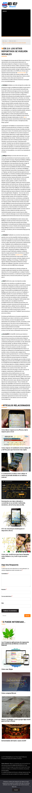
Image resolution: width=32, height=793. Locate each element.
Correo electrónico (6, 596)
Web (2, 603)
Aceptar (16, 790)
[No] (30, 786)
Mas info (14, 786)
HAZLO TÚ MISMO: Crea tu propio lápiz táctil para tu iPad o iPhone (15, 720)
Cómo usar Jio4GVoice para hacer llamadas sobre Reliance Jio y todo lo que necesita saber (15, 556)
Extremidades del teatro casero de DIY (13, 741)
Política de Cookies (11, 758)
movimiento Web (21, 72)
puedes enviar (19, 254)
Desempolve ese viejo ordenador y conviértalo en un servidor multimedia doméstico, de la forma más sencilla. (13, 503)
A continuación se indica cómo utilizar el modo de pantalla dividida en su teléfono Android (14, 475)
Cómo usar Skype (7, 669)
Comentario (5, 573)
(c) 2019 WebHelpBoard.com (8, 757)
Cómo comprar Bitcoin (8, 693)
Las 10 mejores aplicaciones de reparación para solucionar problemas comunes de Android (15, 643)
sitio (25, 117)
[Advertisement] (16, 25)
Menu (5, 11)
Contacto (19, 758)
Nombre (4, 589)
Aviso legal (18, 757)
